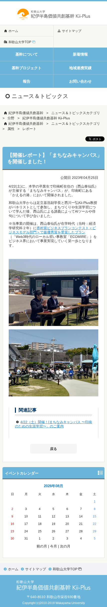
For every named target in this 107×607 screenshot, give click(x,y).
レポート (29, 129)
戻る (53, 449)
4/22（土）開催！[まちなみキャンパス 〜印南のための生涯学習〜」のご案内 (53, 424)
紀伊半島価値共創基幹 (25, 113)
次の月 (65, 546)
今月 (53, 546)
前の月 (42, 546)
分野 (10, 118)
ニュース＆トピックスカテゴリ (75, 113)
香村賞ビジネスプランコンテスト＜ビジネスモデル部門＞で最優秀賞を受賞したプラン (52, 230)
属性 (10, 129)
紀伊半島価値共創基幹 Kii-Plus (46, 118)
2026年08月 (53, 486)
